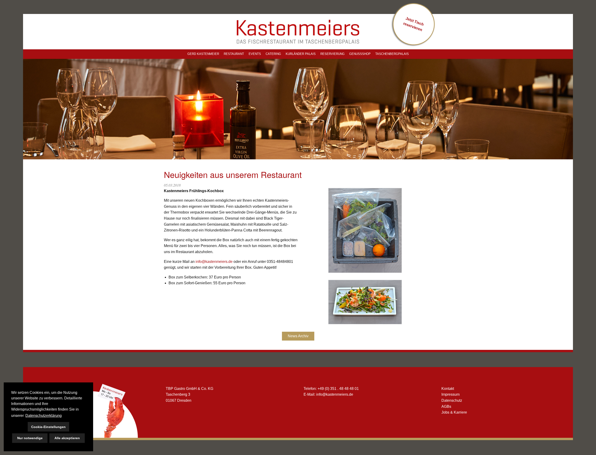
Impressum (450, 394)
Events (255, 54)
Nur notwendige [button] (30, 438)
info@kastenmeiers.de (214, 262)
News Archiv (298, 336)
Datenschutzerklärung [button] (43, 416)
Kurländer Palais (301, 54)
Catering (273, 54)
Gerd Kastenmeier (203, 54)
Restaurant (234, 54)
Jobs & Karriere (454, 412)
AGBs (446, 406)
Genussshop (360, 54)
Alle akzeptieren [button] (67, 438)
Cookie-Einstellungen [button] (48, 427)
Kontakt (447, 389)
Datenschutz (451, 400)
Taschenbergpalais (392, 54)
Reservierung (332, 54)
